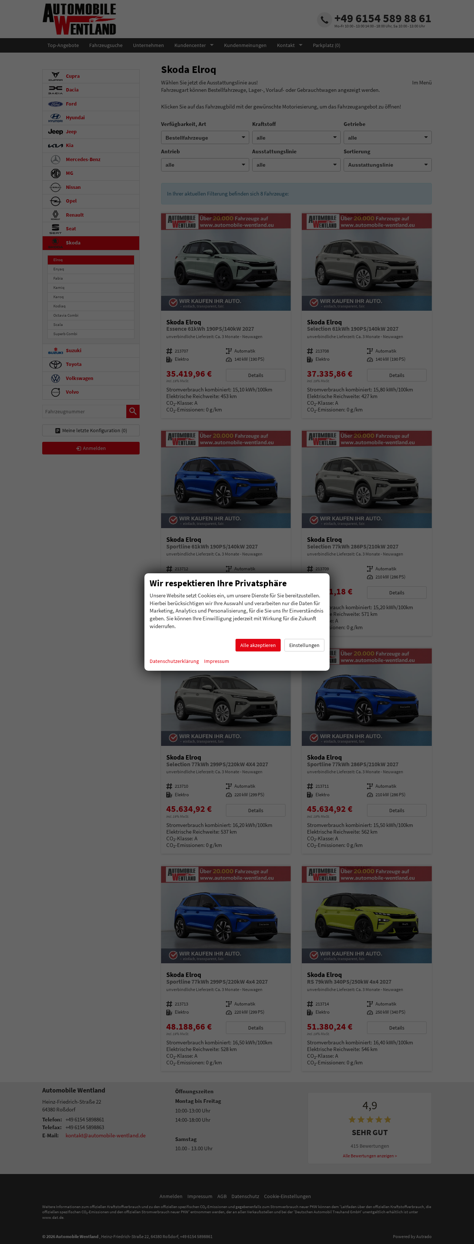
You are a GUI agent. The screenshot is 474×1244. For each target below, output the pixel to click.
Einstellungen (304, 645)
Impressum (216, 661)
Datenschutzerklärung (174, 661)
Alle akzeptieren (258, 645)
